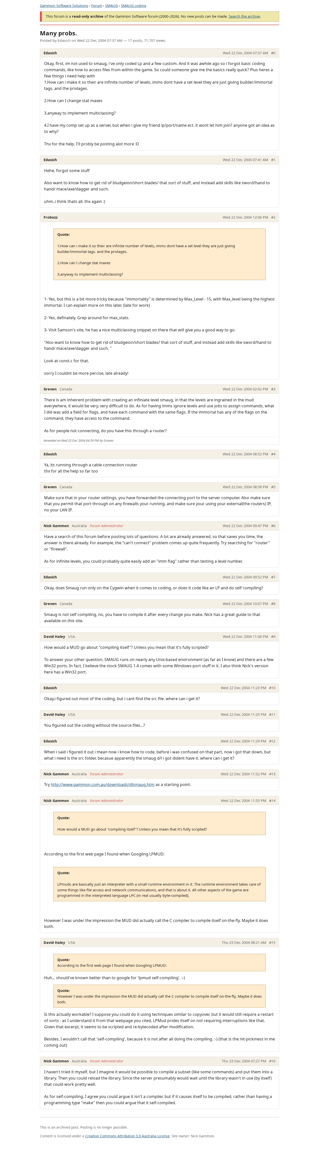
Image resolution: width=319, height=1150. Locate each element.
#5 (273, 486)
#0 (273, 53)
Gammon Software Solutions (64, 5)
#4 (273, 454)
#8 (273, 603)
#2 (273, 217)
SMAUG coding (133, 5)
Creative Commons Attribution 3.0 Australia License (127, 1136)
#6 (273, 525)
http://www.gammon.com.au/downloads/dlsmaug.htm (103, 784)
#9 (273, 636)
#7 (273, 577)
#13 (272, 774)
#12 (272, 741)
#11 (272, 714)
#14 (272, 800)
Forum (96, 5)
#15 (272, 942)
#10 (272, 687)
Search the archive (244, 16)
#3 (273, 389)
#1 (273, 159)
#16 (272, 1061)
